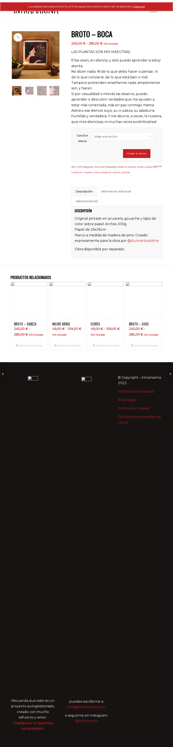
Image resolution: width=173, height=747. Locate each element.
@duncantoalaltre (143, 241)
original (116, 172)
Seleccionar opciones (30, 345)
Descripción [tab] (84, 191)
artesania (122, 166)
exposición (151, 166)
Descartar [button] (139, 6)
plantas (126, 172)
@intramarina (86, 721)
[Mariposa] (169, 373)
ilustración (77, 172)
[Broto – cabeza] (3, 373)
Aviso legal (127, 400)
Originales (99, 166)
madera (88, 172)
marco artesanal (102, 172)
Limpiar (158, 166)
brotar (140, 166)
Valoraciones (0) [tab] (87, 201)
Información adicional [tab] (116, 191)
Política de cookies (133, 408)
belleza (132, 166)
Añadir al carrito (136, 153)
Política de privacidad (136, 391)
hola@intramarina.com (86, 707)
